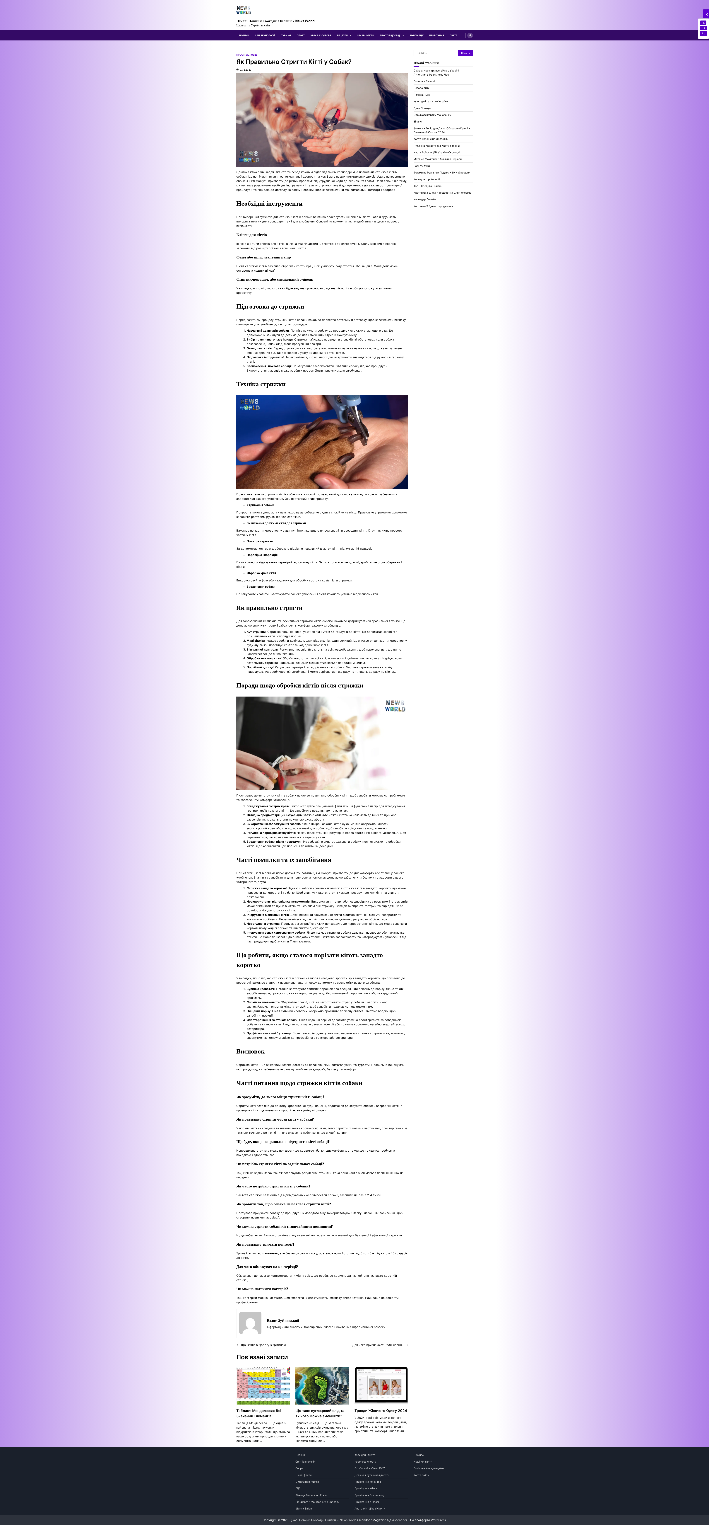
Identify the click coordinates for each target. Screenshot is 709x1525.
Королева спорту (365, 1461)
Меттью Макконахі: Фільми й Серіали (438, 159)
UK (703, 28)
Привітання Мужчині (367, 1481)
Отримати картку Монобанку (432, 114)
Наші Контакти (423, 1461)
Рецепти (342, 35)
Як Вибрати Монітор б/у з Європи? (317, 1501)
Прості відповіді (390, 35)
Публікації (416, 35)
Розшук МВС (422, 165)
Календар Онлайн (425, 199)
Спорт (301, 35)
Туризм (286, 35)
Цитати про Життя (307, 1481)
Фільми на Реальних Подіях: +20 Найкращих (442, 172)
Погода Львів (422, 94)
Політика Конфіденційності (430, 1468)
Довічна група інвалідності (371, 1475)
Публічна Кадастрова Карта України (437, 145)
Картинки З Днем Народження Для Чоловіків (442, 192)
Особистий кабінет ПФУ (369, 1468)
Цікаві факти (365, 35)
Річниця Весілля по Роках (311, 1495)
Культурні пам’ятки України (431, 101)
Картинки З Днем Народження (433, 206)
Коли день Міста (364, 1454)
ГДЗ (298, 1488)
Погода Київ (421, 87)
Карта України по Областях (431, 138)
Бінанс (418, 121)
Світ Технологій (265, 35)
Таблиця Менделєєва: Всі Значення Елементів (258, 1413)
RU (703, 33)
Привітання (436, 35)
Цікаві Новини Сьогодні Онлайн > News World (275, 21)
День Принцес (423, 108)
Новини (244, 35)
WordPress (438, 1520)
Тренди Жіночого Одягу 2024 (380, 1411)
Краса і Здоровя (321, 35)
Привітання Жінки (365, 1488)
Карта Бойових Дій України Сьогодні (437, 152)
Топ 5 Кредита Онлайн (428, 186)
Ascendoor (399, 1520)
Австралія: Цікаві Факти (369, 1508)
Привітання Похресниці (369, 1495)
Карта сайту (421, 1475)
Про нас (419, 1454)
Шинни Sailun (303, 1508)
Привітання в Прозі (366, 1501)
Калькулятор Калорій (427, 179)
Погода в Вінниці (424, 81)
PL (703, 23)
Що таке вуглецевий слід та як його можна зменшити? (319, 1413)
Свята (453, 35)
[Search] (470, 35)
